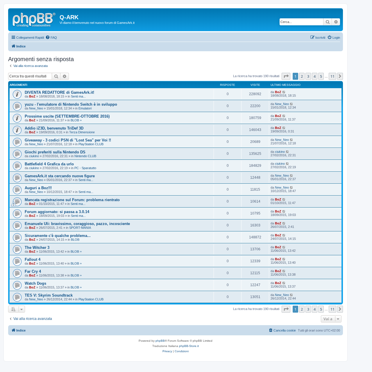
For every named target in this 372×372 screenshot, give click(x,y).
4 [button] (315, 76)
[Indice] (35, 19)
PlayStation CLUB (90, 144)
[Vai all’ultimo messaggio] (284, 92)
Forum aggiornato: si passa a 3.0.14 (57, 212)
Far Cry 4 (33, 271)
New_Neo (36, 108)
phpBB (160, 340)
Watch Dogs (35, 283)
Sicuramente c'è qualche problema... (58, 235)
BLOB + (76, 120)
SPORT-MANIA (80, 227)
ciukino (34, 156)
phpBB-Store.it (189, 346)
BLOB (75, 239)
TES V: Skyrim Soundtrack (49, 295)
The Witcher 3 (37, 247)
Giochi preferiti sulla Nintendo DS (55, 152)
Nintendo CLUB (85, 156)
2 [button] (302, 76)
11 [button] (332, 76)
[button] (286, 76)
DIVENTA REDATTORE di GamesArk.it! (59, 92)
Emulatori (85, 108)
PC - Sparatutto (85, 168)
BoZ (32, 96)
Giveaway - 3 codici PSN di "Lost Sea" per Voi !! (68, 140)
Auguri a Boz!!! (38, 188)
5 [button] (321, 76)
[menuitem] (51, 37)
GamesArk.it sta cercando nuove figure (60, 176)
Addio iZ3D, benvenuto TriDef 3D (54, 128)
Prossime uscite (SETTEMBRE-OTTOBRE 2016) (67, 116)
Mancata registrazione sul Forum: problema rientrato (72, 200)
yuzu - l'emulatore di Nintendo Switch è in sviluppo (71, 104)
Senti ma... (78, 96)
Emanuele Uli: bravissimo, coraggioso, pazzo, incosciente (77, 224)
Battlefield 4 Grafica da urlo (49, 164)
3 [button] (308, 76)
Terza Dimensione (82, 132)
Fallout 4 (32, 259)
